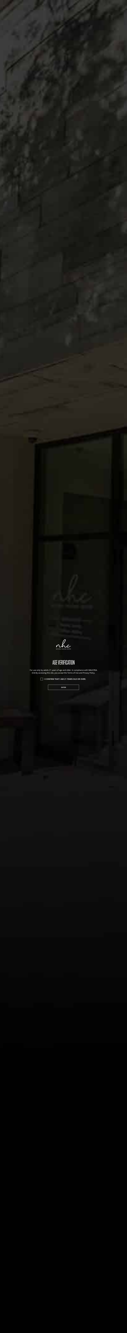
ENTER (63, 687)
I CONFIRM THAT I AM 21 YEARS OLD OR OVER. (65, 679)
